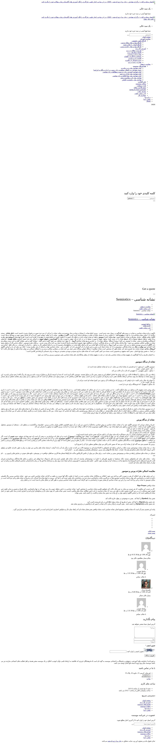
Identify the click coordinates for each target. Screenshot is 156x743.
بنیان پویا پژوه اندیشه (115, 741)
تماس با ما (147, 710)
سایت (149, 679)
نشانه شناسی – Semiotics (141, 319)
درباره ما (148, 708)
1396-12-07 (147, 326)
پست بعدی (151, 533)
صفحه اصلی (146, 700)
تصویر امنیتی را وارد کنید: (135, 651)
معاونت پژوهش (145, 307)
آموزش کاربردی (145, 702)
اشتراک (152, 515)
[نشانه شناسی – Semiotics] (145, 314)
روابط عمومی (146, 324)
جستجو (130, 198)
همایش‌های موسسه (144, 704)
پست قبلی (151, 531)
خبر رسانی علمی (145, 308)
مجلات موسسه (145, 706)
